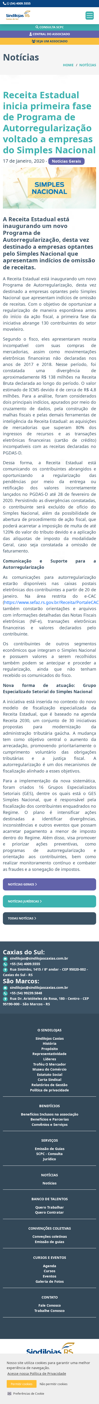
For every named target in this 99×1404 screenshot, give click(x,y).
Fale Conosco (49, 1305)
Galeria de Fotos (50, 1281)
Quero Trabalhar (49, 1207)
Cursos (49, 1271)
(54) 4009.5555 (20, 3)
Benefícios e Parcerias (50, 1119)
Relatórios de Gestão (49, 1085)
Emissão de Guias (49, 1148)
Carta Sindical (49, 1079)
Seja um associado (52, 41)
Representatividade (49, 1053)
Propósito (49, 1048)
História (49, 1043)
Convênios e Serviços (50, 1124)
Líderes (49, 1059)
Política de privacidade (49, 1090)
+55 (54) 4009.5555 (24, 964)
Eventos (49, 1276)
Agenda (49, 1266)
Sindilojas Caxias (50, 1038)
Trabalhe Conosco (49, 1310)
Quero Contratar (49, 1212)
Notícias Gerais (21, 884)
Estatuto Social (49, 1074)
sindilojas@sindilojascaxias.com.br (38, 958)
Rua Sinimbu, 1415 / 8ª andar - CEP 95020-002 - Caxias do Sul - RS (45, 972)
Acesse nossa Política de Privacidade (36, 1373)
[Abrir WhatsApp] (87, 1392)
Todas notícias (21, 918)
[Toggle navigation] (90, 15)
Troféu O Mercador (49, 1064)
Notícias (87, 65)
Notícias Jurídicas (24, 901)
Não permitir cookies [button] (54, 1384)
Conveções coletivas (49, 1236)
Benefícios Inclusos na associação (49, 1114)
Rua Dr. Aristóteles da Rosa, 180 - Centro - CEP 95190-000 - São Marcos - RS (46, 1001)
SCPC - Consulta (49, 1153)
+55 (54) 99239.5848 (25, 993)
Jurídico (49, 1159)
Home (68, 65)
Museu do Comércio (49, 1069)
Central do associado (51, 34)
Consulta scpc (51, 27)
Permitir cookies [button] (21, 1384)
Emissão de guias (49, 1241)
